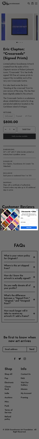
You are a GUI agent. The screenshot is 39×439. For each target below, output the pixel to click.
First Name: (23, 222)
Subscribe (28, 227)
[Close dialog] (37, 210)
